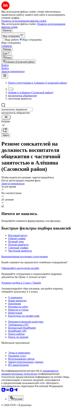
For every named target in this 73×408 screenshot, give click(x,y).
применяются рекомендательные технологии (29, 372)
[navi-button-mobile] (4, 76)
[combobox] (17, 109)
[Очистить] (6, 117)
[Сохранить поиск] (4, 130)
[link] (7, 57)
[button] (5, 65)
